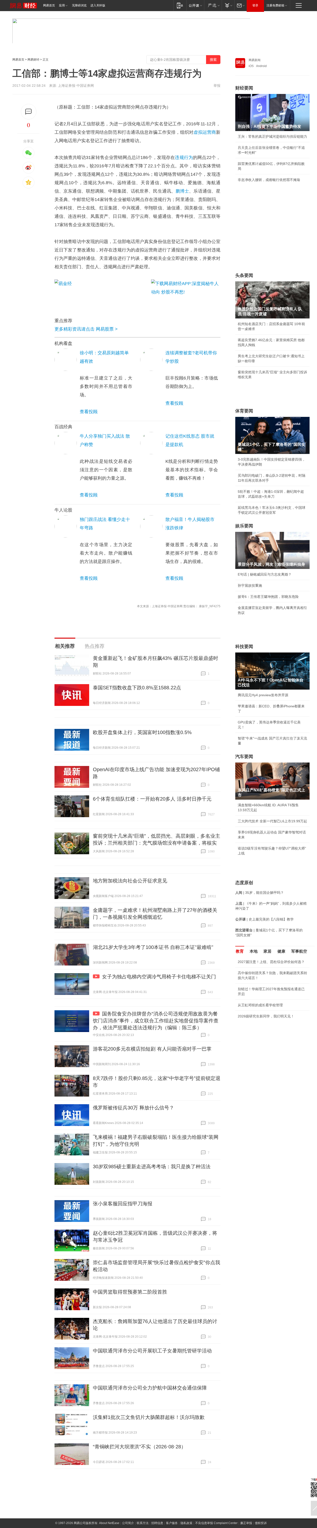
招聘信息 (157, 1523)
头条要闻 (244, 275)
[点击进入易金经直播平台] (100, 293)
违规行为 (184, 157)
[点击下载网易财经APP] (185, 293)
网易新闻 (255, 60)
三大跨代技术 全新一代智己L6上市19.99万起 (272, 821)
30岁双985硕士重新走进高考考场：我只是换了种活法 (152, 1166)
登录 (255, 5)
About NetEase (109, 1523)
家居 (267, 951)
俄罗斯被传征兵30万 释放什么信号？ (133, 1107)
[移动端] (179, 5)
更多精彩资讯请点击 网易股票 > (86, 329)
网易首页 (49, 5)
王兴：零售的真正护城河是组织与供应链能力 (272, 136)
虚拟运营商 (204, 132)
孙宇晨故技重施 (250, 585)
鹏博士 (182, 191)
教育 (240, 951)
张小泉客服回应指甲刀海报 (122, 1203)
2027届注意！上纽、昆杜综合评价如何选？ (271, 962)
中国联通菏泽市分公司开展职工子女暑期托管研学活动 (152, 1350)
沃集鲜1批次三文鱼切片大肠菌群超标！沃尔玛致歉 (149, 1417)
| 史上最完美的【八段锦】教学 (264, 919)
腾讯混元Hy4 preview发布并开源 (263, 695)
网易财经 (33, 59)
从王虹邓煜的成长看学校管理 (260, 1005)
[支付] (228, 5)
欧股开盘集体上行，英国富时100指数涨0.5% (142, 732)
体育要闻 (244, 410)
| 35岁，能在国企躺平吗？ (259, 893)
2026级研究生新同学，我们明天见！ (266, 1016)
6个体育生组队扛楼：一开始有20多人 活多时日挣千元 (152, 799)
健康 (281, 951)
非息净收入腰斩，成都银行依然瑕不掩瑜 (269, 180)
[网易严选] (213, 5)
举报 (216, 85)
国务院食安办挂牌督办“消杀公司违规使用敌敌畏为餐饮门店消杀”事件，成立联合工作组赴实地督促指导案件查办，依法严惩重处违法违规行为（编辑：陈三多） (155, 1020)
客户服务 (172, 1523)
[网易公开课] (195, 5)
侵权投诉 (261, 1523)
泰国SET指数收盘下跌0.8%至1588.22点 (137, 687)
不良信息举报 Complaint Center (216, 1523)
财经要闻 (244, 88)
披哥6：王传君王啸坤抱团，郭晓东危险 (268, 597)
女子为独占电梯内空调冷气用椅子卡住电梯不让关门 (159, 976)
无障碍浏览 (79, 5)
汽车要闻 (244, 756)
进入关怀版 (97, 5)
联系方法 (143, 1523)
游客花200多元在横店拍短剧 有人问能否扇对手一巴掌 (152, 1049)
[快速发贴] (28, 111)
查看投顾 (89, 411)
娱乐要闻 (244, 525)
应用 (62, 5)
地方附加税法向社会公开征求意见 (130, 880)
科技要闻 (244, 646)
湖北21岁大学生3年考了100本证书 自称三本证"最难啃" (153, 947)
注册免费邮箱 (275, 5)
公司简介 (128, 1523)
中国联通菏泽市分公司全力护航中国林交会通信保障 (150, 1388)
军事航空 (299, 951)
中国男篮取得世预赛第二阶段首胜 (130, 1292)
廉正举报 (246, 1523)
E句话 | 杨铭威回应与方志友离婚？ (264, 574)
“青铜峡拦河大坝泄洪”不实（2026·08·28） (139, 1446)
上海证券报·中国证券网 (76, 86)
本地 (254, 951)
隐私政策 (186, 1523)
